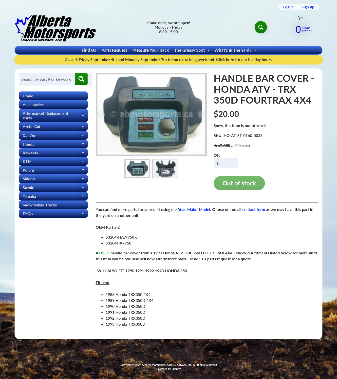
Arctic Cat (55, 127)
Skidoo (55, 179)
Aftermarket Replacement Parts (55, 116)
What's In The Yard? (236, 50)
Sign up (307, 7)
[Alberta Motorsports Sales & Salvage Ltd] (55, 27)
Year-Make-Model (194, 209)
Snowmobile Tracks (40, 204)
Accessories (33, 104)
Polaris (55, 171)
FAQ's (55, 214)
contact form (253, 209)
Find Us (89, 50)
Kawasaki (55, 153)
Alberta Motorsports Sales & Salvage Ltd (166, 364)
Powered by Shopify (168, 368)
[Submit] (81, 79)
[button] (137, 168)
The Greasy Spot (192, 50)
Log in (288, 7)
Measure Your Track (150, 50)
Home (28, 95)
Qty (217, 155)
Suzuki (55, 188)
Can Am (55, 136)
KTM (55, 162)
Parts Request (114, 50)
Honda (55, 145)
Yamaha (55, 197)
